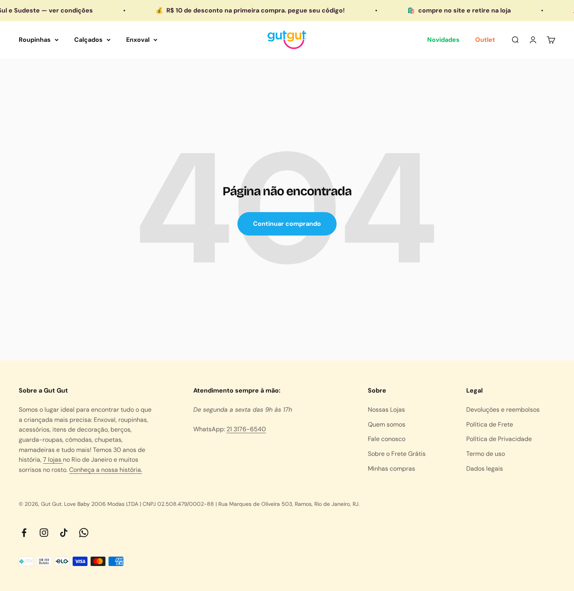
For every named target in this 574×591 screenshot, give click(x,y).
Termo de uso (485, 454)
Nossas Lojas (386, 409)
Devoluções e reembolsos (503, 409)
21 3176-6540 (246, 429)
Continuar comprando (287, 224)
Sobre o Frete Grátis (397, 454)
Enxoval (138, 40)
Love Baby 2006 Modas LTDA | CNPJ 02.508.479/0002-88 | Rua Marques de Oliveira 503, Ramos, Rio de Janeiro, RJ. (212, 503)
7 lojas (53, 459)
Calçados (88, 40)
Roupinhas (35, 40)
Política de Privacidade (499, 439)
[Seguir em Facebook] (24, 532)
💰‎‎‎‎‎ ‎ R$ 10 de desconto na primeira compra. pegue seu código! (240, 10)
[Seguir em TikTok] (64, 532)
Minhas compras (391, 468)
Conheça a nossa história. (105, 470)
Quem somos (386, 424)
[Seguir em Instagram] (44, 532)
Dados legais (484, 468)
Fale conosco (386, 439)
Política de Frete (489, 424)
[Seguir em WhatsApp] (83, 532)
